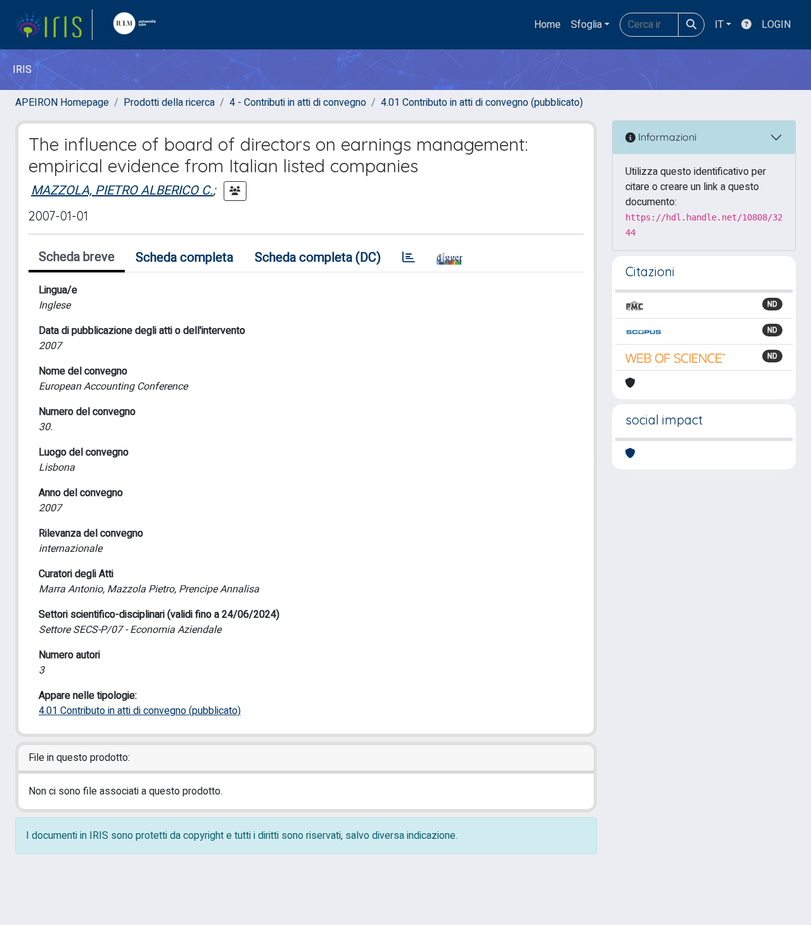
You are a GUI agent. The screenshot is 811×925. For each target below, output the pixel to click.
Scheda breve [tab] (77, 257)
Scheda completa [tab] (184, 257)
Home (547, 24)
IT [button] (719, 24)
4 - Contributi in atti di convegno (297, 102)
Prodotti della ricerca (169, 102)
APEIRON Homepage (62, 102)
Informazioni (665, 137)
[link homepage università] (137, 25)
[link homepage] (54, 25)
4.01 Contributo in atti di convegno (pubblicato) (482, 102)
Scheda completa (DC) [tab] (318, 257)
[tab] (409, 258)
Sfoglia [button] (586, 24)
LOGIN (776, 24)
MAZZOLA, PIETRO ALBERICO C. (122, 190)
